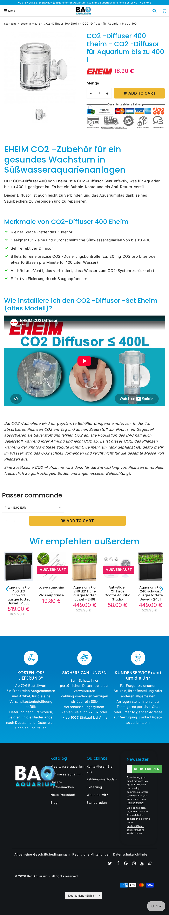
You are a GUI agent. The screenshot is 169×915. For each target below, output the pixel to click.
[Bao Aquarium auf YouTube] (142, 864)
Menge (93, 83)
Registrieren (147, 769)
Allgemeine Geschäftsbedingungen (42, 854)
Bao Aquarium (37, 876)
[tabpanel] (40, 114)
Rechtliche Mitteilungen (91, 854)
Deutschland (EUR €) (82, 895)
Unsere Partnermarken (62, 784)
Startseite (10, 23)
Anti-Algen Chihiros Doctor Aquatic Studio (117, 593)
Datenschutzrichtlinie (130, 854)
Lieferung (94, 787)
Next (162, 588)
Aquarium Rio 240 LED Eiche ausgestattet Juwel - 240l (84, 593)
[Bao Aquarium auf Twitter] (110, 864)
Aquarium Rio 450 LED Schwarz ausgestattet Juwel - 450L (18, 595)
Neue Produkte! (62, 795)
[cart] (164, 10)
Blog (54, 803)
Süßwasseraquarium (66, 774)
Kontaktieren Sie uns (100, 768)
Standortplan (97, 803)
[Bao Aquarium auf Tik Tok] (150, 864)
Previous (7, 588)
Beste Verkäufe (30, 23)
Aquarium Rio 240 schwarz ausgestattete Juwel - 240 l (150, 593)
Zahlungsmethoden (102, 779)
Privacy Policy (135, 802)
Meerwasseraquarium (66, 766)
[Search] (154, 10)
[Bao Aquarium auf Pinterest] (126, 864)
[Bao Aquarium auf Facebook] (118, 864)
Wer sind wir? (97, 795)
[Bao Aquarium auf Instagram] (134, 864)
